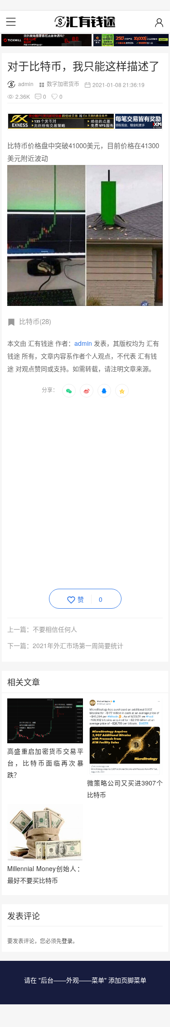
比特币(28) (35, 321)
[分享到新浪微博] (86, 390)
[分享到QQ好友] (104, 390)
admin (26, 83)
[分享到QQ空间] (122, 390)
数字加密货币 (63, 83)
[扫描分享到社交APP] (69, 390)
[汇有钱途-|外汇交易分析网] (85, 22)
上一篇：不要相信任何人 (42, 629)
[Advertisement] (85, 491)
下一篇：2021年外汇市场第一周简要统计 (65, 645)
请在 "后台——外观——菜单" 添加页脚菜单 (85, 979)
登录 (67, 941)
